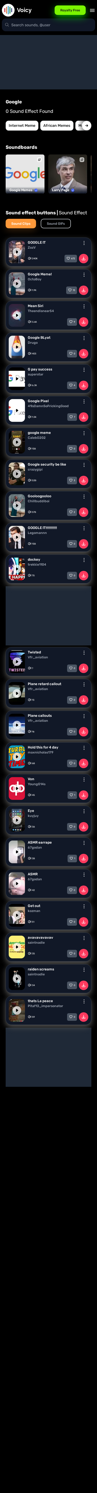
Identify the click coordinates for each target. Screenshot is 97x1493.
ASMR (33, 874)
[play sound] (17, 252)
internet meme (22, 125)
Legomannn (37, 533)
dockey (34, 559)
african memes (56, 125)
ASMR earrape (40, 842)
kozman (34, 911)
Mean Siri (35, 306)
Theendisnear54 (41, 311)
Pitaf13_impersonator (45, 1006)
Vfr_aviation (38, 657)
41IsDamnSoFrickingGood (48, 406)
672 (73, 258)
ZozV (32, 248)
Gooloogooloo (39, 496)
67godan (35, 848)
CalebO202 (37, 438)
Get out (34, 906)
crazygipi (35, 469)
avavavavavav (40, 937)
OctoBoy (34, 279)
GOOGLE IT (37, 242)
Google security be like (47, 464)
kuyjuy (33, 816)
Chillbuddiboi (38, 501)
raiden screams (41, 969)
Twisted (34, 652)
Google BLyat (39, 337)
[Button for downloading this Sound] (83, 258)
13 (74, 290)
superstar (35, 374)
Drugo (33, 343)
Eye (31, 811)
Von (31, 779)
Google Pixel (38, 401)
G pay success (40, 369)
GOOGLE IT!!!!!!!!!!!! (42, 528)
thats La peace (40, 1001)
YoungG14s (36, 784)
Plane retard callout (44, 684)
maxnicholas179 (40, 752)
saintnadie (36, 943)
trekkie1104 (37, 565)
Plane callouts (40, 716)
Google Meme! (40, 274)
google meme (39, 433)
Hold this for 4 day (43, 747)
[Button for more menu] (84, 243)
